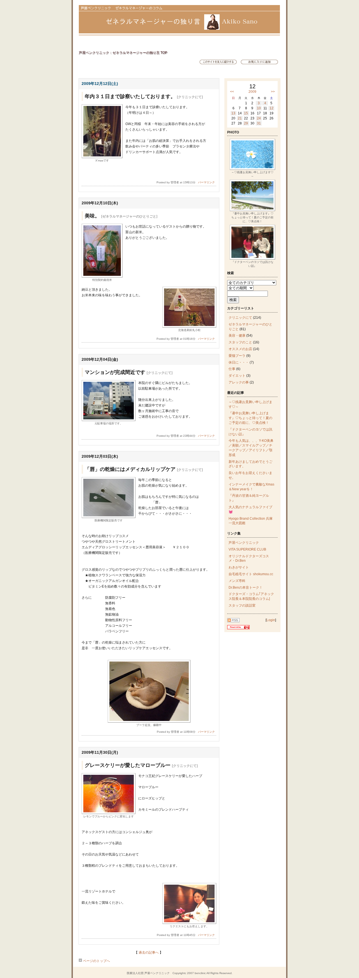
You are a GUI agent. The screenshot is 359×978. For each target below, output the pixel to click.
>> (273, 92)
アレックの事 (239, 382)
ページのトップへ (96, 961)
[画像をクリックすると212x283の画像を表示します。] (102, 157)
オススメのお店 (240, 349)
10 (259, 108)
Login (270, 620)
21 (240, 118)
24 (259, 118)
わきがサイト (239, 567)
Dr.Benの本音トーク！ (246, 587)
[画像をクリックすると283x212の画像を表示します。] (189, 327)
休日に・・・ (239, 362)
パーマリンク (206, 182)
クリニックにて (240, 318)
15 (246, 113)
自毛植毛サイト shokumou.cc (251, 574)
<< (232, 92)
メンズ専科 (237, 581)
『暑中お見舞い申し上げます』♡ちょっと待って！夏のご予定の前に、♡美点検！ (250, 418)
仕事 (232, 369)
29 (246, 123)
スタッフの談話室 (242, 605)
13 (233, 113)
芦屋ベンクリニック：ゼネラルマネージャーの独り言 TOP (123, 53)
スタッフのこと (240, 342)
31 (259, 123)
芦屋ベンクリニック (244, 543)
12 (271, 108)
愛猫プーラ (237, 356)
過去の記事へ (149, 952)
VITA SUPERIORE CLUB (247, 549)
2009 (252, 92)
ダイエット (237, 376)
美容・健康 (237, 335)
